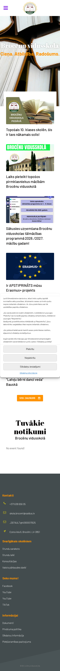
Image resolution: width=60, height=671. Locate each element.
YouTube (6, 592)
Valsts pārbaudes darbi (14, 567)
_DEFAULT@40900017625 (23, 522)
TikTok (5, 604)
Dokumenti (8, 622)
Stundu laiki (8, 555)
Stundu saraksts (11, 548)
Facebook (7, 585)
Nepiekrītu (30, 357)
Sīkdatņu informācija (28, 373)
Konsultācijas (9, 561)
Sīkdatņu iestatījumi (30, 366)
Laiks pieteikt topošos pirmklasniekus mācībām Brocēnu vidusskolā (25, 181)
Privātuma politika (11, 629)
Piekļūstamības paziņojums (16, 641)
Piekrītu (30, 349)
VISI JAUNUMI (27, 398)
